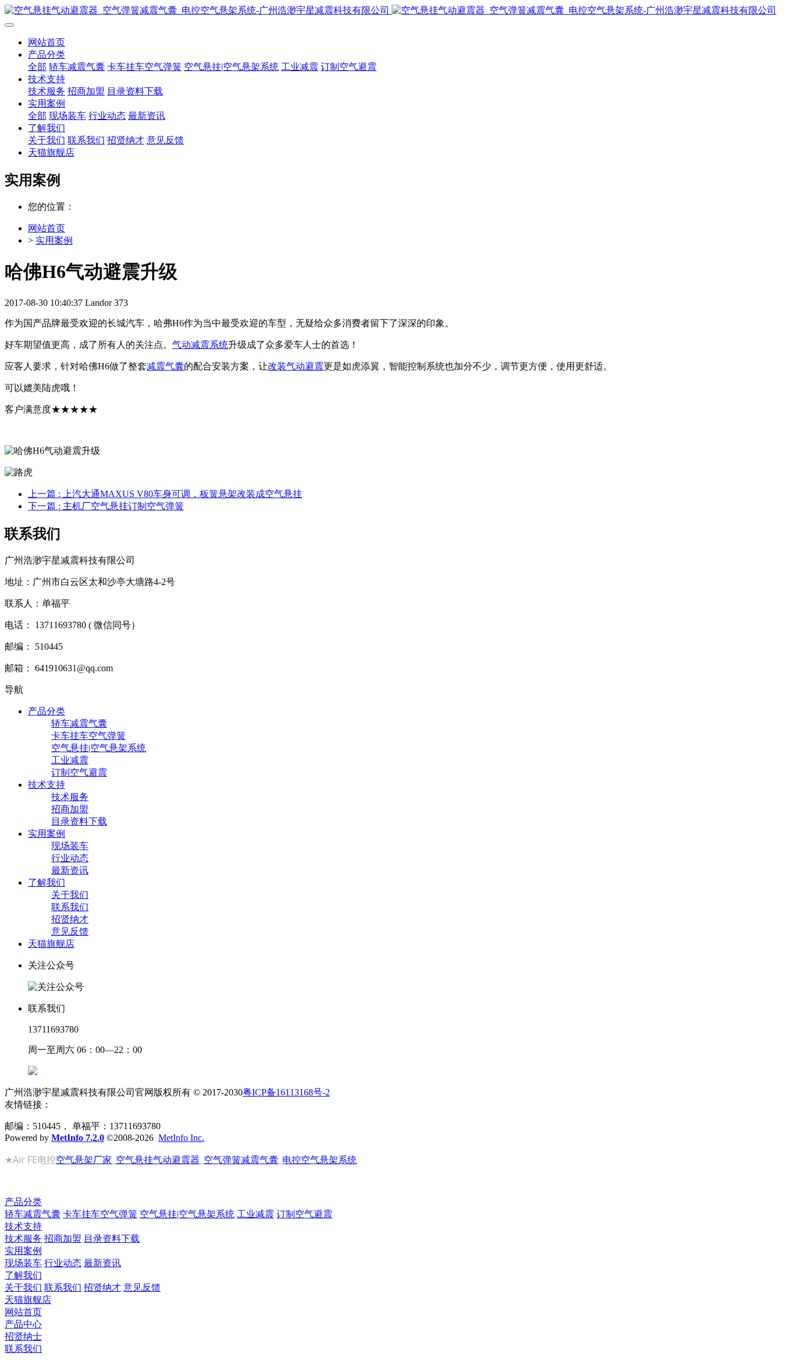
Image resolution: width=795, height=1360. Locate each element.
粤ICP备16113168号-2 (286, 1092)
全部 (37, 67)
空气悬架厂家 (84, 1159)
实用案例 (54, 240)
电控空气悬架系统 (319, 1159)
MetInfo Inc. (181, 1138)
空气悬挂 (134, 1159)
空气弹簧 (222, 1159)
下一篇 (106, 506)
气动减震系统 (200, 345)
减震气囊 (165, 366)
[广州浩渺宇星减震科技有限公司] (397, 11)
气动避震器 (176, 1159)
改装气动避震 (296, 366)
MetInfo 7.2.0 (77, 1138)
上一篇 (165, 494)
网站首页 (46, 42)
